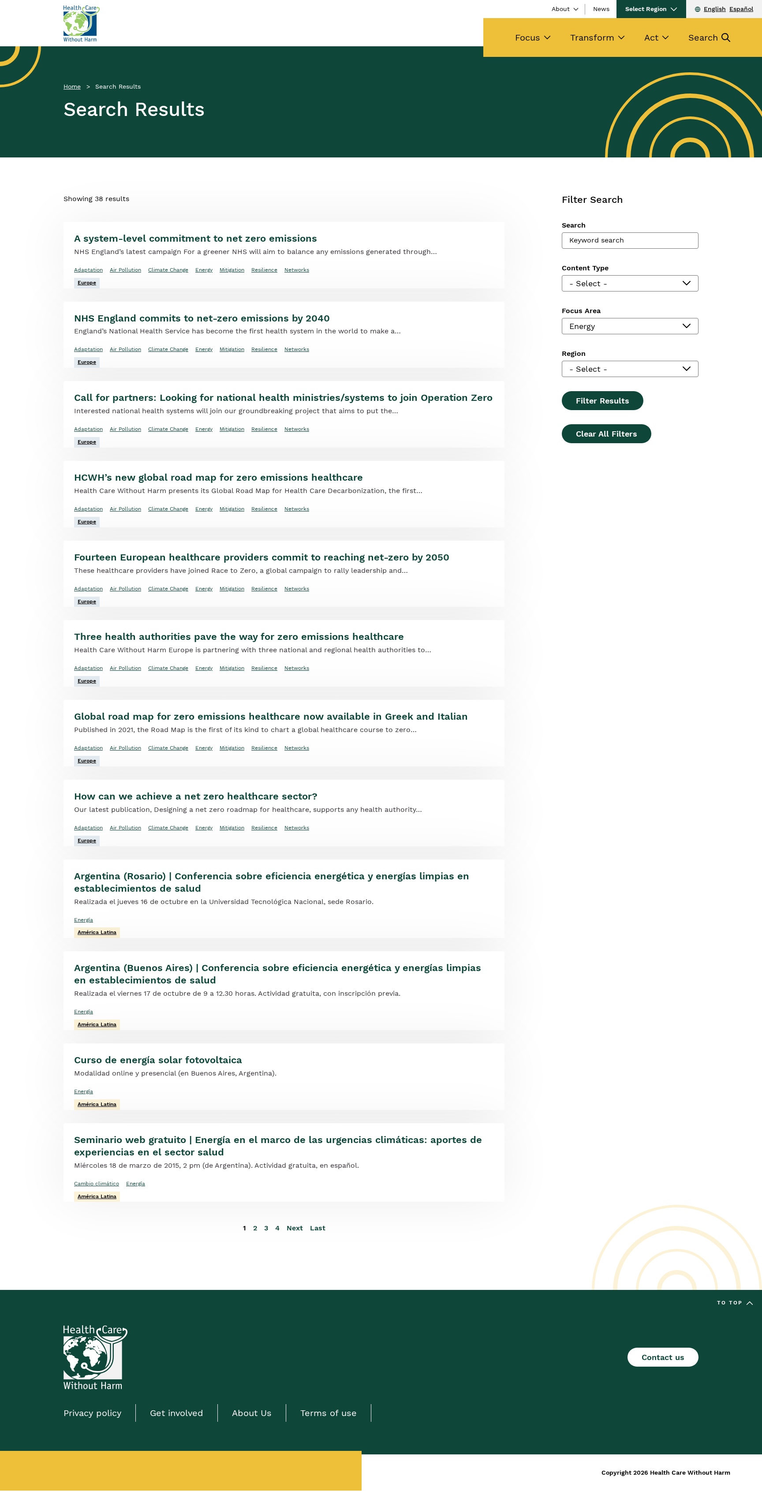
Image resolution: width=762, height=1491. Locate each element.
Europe (87, 283)
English (715, 8)
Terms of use (328, 1413)
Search (703, 37)
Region (574, 353)
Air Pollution (125, 270)
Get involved (176, 1413)
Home (72, 86)
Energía (83, 920)
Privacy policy (92, 1413)
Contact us (663, 1357)
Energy (204, 270)
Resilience (264, 270)
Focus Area (581, 310)
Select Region (646, 8)
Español (741, 8)
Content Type (585, 268)
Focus (527, 37)
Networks (296, 270)
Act (651, 37)
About (561, 8)
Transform (592, 37)
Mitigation (232, 270)
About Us (252, 1413)
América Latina (97, 932)
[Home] (82, 23)
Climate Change (168, 270)
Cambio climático (96, 1184)
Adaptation (88, 270)
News (601, 8)
